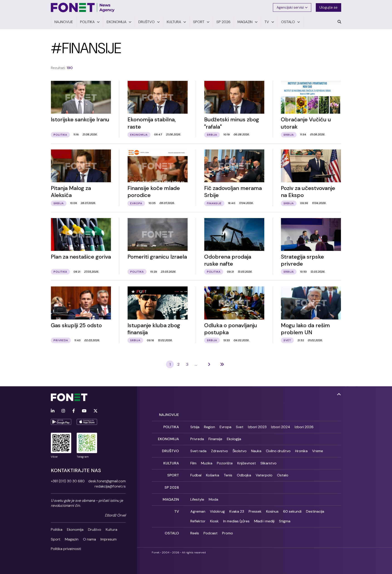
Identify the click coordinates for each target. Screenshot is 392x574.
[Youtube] (84, 411)
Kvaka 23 (236, 511)
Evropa (225, 427)
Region (209, 427)
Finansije (215, 439)
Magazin (71, 539)
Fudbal (195, 475)
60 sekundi (292, 511)
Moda (213, 499)
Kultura (111, 529)
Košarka (212, 475)
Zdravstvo (219, 451)
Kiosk (214, 521)
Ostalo (282, 475)
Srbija (194, 427)
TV (176, 511)
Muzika (206, 463)
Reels (194, 533)
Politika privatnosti (66, 548)
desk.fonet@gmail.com (107, 481)
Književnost (246, 463)
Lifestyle (197, 499)
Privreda (197, 439)
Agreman (197, 511)
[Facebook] (73, 411)
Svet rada (198, 451)
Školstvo (240, 451)
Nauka (256, 451)
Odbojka (244, 475)
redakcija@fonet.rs (110, 486)
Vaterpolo (264, 475)
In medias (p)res (236, 521)
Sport (55, 539)
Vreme (317, 451)
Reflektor (198, 521)
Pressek (255, 511)
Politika (56, 529)
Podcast (210, 533)
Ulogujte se (328, 7)
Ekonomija (75, 529)
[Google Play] (61, 422)
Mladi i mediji (264, 521)
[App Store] (87, 422)
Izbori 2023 (257, 427)
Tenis (228, 475)
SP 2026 (171, 487)
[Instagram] (63, 411)
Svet (239, 427)
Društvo (94, 529)
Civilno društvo (278, 451)
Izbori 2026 (304, 427)
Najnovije (169, 414)
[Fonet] (83, 7)
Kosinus (272, 511)
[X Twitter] (95, 411)
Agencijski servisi (290, 7)
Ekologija (234, 439)
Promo (227, 533)
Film (193, 463)
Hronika (301, 451)
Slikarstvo (268, 463)
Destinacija (315, 511)
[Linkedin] (52, 411)
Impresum (108, 539)
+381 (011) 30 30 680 (68, 481)
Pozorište (225, 463)
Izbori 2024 (280, 427)
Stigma (284, 521)
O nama (89, 539)
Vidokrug (217, 511)
